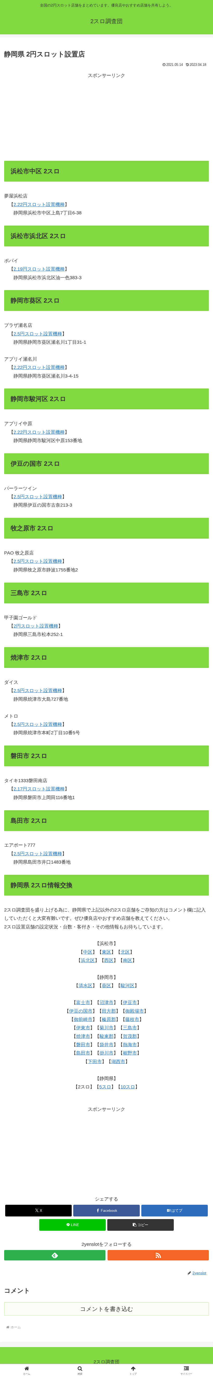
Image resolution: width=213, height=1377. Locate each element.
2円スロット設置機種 (36, 626)
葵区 (106, 985)
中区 (87, 952)
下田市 (95, 1061)
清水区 (85, 985)
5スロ (105, 1086)
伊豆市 (130, 1002)
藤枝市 (132, 1019)
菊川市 (106, 1027)
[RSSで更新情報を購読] (158, 1255)
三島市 (130, 1027)
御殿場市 (134, 1011)
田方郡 (109, 1011)
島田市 (83, 1053)
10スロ (128, 1086)
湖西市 (118, 1061)
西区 (109, 960)
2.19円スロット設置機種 (39, 269)
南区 (127, 960)
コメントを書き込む (106, 1309)
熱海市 (130, 1044)
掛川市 (106, 1053)
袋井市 (106, 1044)
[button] (140, 1225)
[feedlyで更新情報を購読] (54, 1255)
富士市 (83, 1002)
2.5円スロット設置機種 (38, 333)
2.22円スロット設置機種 (39, 204)
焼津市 (83, 1036)
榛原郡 (109, 1019)
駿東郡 (106, 1036)
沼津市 (106, 1002)
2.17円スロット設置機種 (39, 789)
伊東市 (83, 1027)
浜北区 (88, 960)
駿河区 (128, 985)
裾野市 (130, 1053)
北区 (125, 952)
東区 (106, 952)
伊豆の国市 (80, 1011)
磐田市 (83, 1044)
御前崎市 (83, 1019)
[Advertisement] (106, 116)
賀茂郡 (130, 1036)
